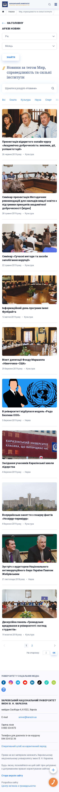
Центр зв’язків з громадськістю (18, 786)
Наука (38, 99)
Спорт (48, 99)
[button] (49, 4)
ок (54, 653)
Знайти (11, 57)
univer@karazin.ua (28, 717)
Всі (3, 99)
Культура (26, 99)
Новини (11, 12)
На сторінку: (33, 652)
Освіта (13, 99)
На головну (15, 22)
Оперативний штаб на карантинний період (23, 746)
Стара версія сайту (12, 775)
